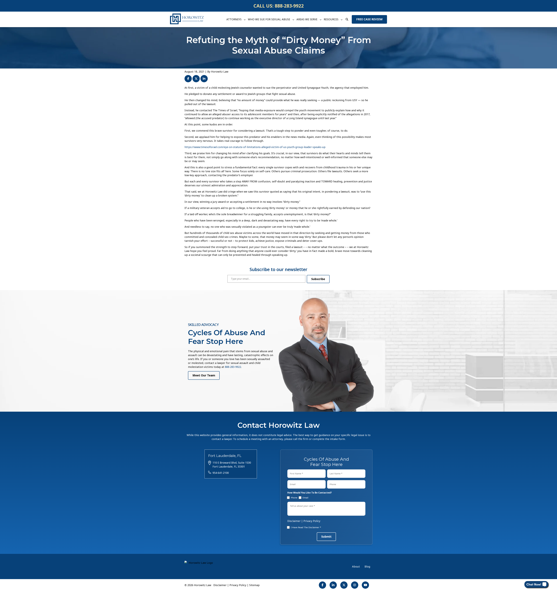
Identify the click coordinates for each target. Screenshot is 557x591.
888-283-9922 (289, 6)
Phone (293, 497)
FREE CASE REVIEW (369, 19)
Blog (367, 566)
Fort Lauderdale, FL (225, 456)
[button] (245, 19)
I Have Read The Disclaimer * (306, 527)
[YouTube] (365, 585)
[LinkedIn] (333, 585)
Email (305, 497)
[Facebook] (322, 585)
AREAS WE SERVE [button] (306, 19)
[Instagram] (354, 585)
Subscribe (318, 279)
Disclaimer (294, 521)
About (356, 566)
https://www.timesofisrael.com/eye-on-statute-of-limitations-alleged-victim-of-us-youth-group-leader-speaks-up (255, 147)
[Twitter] (344, 585)
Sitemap (254, 585)
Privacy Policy (311, 521)
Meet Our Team (203, 375)
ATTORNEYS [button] (234, 19)
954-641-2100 (221, 472)
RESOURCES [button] (331, 19)
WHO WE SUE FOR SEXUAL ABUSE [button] (269, 19)
